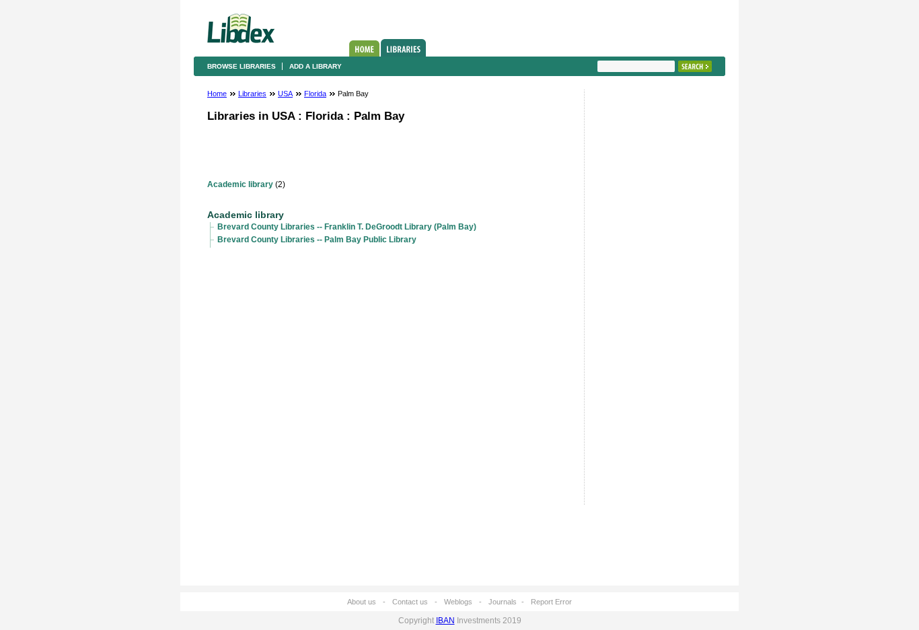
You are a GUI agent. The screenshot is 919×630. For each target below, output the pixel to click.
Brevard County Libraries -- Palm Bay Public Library (316, 239)
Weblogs (458, 602)
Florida (315, 94)
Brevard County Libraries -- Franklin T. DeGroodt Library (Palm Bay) (346, 227)
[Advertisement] (637, 301)
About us (361, 602)
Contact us (410, 602)
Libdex (240, 28)
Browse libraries (241, 66)
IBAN (445, 620)
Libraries (403, 48)
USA (285, 94)
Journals (502, 602)
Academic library (240, 184)
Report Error (551, 602)
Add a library (315, 66)
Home (364, 48)
